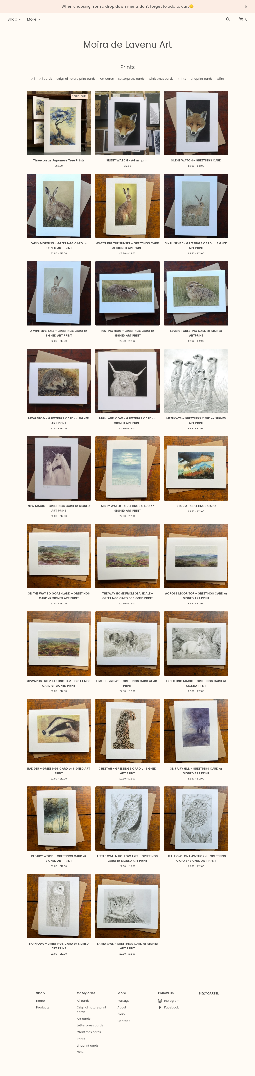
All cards (45, 79)
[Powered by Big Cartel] (209, 993)
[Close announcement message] (246, 7)
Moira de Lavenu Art (127, 44)
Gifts (220, 79)
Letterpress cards (131, 79)
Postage (123, 1001)
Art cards (107, 79)
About (121, 1007)
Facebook (171, 1007)
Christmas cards (161, 79)
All (33, 79)
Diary (121, 1014)
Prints (182, 79)
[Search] (228, 19)
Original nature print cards (76, 79)
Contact (123, 1021)
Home (40, 1001)
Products (42, 1007)
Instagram (171, 1001)
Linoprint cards (201, 79)
